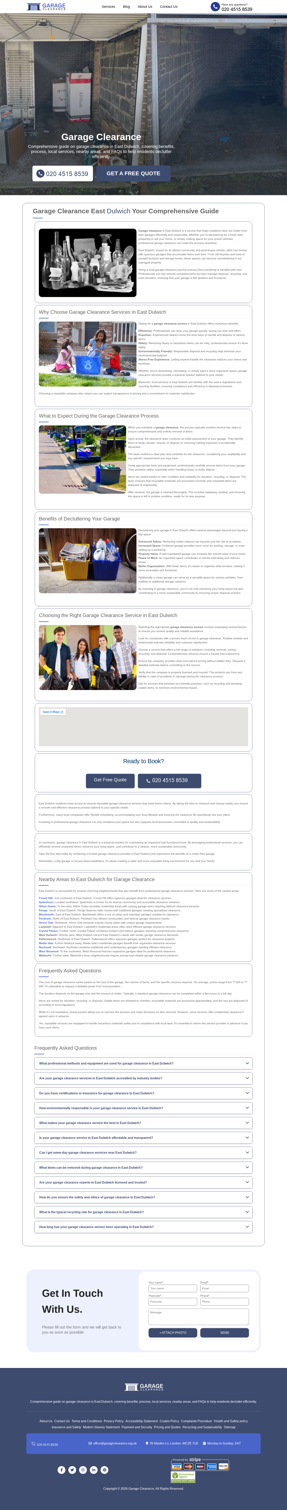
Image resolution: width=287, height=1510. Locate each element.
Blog (126, 7)
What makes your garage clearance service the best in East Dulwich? (90, 1123)
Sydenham (46, 902)
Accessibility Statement (142, 1421)
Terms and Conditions (87, 1421)
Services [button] (108, 7)
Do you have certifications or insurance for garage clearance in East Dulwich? (96, 1093)
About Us (145, 7)
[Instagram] (83, 1470)
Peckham (45, 918)
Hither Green (47, 906)
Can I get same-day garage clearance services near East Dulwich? (88, 1152)
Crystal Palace (48, 930)
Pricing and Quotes (167, 1427)
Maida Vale (46, 943)
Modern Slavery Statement (101, 1427)
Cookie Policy (169, 1421)
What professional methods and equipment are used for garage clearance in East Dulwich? (106, 1063)
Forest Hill (46, 898)
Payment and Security (137, 1427)
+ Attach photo (173, 1332)
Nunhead (45, 947)
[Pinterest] (104, 1470)
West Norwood (48, 951)
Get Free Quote (110, 779)
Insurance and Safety (66, 1427)
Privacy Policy (114, 1421)
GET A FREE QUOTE (133, 173)
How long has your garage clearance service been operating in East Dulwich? (96, 1227)
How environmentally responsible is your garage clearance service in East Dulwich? (101, 1108)
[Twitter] (72, 1470)
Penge (43, 910)
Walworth (45, 955)
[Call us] (57, 1444)
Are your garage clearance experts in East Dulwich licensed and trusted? (93, 1182)
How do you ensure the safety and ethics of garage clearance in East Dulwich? (97, 1197)
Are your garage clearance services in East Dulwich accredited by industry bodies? (100, 1078)
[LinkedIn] (94, 1470)
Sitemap (229, 1427)
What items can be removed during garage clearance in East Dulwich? (91, 1167)
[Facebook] (61, 1470)
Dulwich (118, 211)
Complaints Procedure (196, 1421)
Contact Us (168, 7)
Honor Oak (46, 922)
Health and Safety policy (231, 1421)
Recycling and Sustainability (202, 1427)
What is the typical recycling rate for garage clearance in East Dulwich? (91, 1212)
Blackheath (46, 914)
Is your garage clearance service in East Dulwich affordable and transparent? (96, 1137)
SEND (224, 1332)
